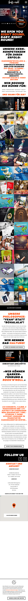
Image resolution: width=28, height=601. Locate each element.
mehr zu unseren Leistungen (14, 347)
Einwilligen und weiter (16, 598)
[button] (14, 506)
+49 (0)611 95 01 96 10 (16, 474)
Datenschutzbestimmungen (12, 590)
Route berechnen (12, 515)
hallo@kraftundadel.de (14, 472)
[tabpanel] (14, 13)
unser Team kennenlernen (14, 446)
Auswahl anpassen (21, 596)
